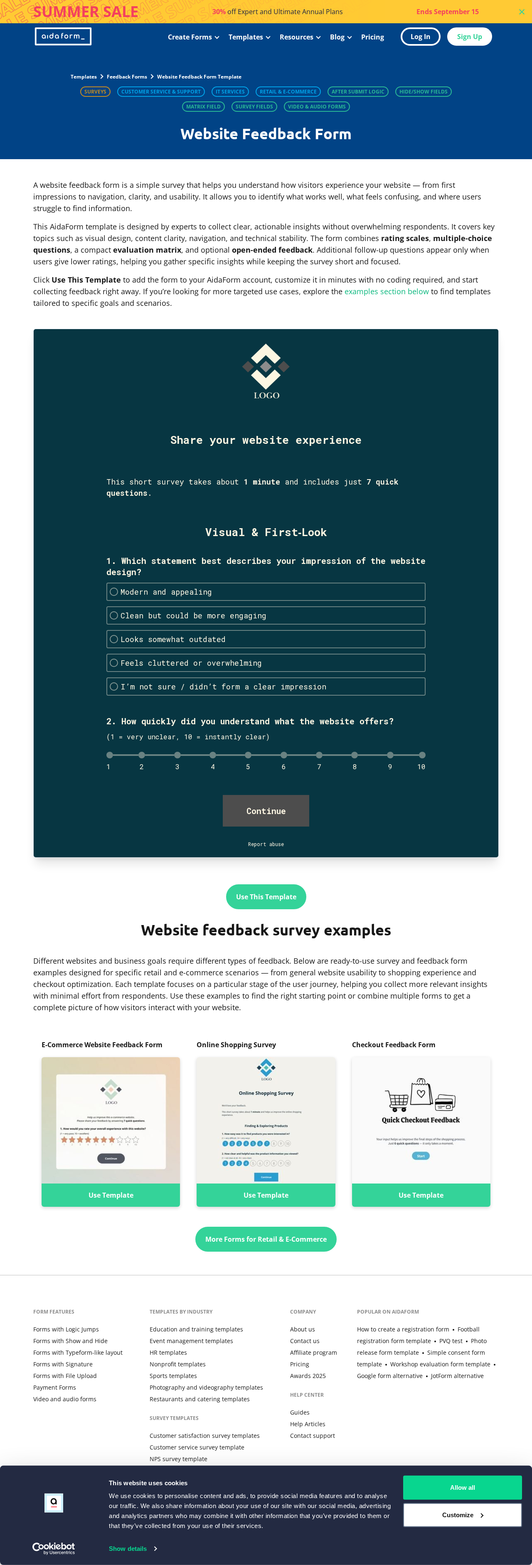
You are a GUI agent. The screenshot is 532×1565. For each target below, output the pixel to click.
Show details (128, 1548)
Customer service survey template (197, 1447)
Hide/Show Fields (423, 91)
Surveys (95, 91)
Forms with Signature (63, 1364)
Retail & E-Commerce (288, 91)
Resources (296, 37)
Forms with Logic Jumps (66, 1329)
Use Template (111, 1195)
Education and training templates (196, 1329)
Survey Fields (254, 106)
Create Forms (190, 37)
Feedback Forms (127, 76)
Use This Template (266, 896)
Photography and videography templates (206, 1387)
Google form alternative (390, 1376)
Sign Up (469, 36)
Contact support (312, 1436)
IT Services (230, 91)
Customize (457, 1514)
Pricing (372, 37)
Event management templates (191, 1341)
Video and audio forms (64, 1399)
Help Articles (307, 1424)
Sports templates (173, 1376)
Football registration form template (418, 1335)
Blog (337, 37)
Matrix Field (203, 106)
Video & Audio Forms (317, 106)
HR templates (168, 1352)
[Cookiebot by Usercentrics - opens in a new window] (53, 1549)
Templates (246, 37)
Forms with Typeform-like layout (78, 1352)
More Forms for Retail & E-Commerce (266, 1239)
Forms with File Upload (65, 1376)
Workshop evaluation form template (440, 1364)
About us (302, 1329)
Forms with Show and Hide (70, 1341)
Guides (300, 1412)
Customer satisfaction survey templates (205, 1436)
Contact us (305, 1341)
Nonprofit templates (178, 1364)
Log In (421, 36)
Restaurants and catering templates (200, 1399)
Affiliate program (313, 1352)
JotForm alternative (457, 1376)
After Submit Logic (358, 91)
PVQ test (451, 1341)
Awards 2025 (308, 1376)
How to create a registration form (403, 1329)
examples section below (387, 291)
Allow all (462, 1487)
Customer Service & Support (161, 91)
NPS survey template (178, 1459)
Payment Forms (54, 1387)
